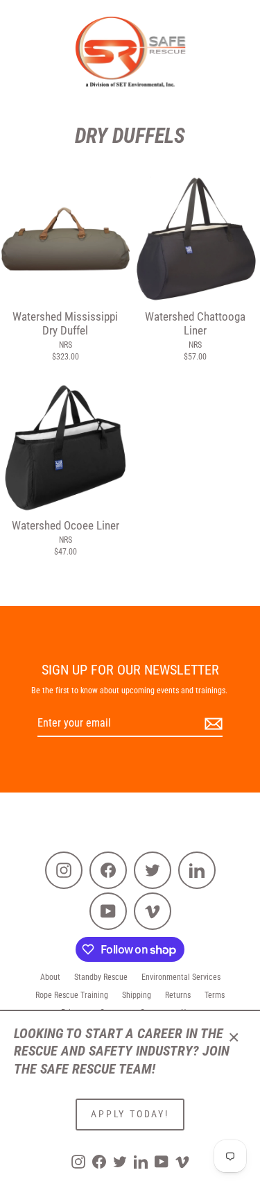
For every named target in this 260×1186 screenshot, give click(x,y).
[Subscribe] (211, 724)
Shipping (136, 995)
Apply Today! (130, 1113)
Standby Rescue (101, 977)
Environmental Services (180, 977)
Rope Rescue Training (71, 995)
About (50, 977)
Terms (215, 995)
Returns (178, 995)
